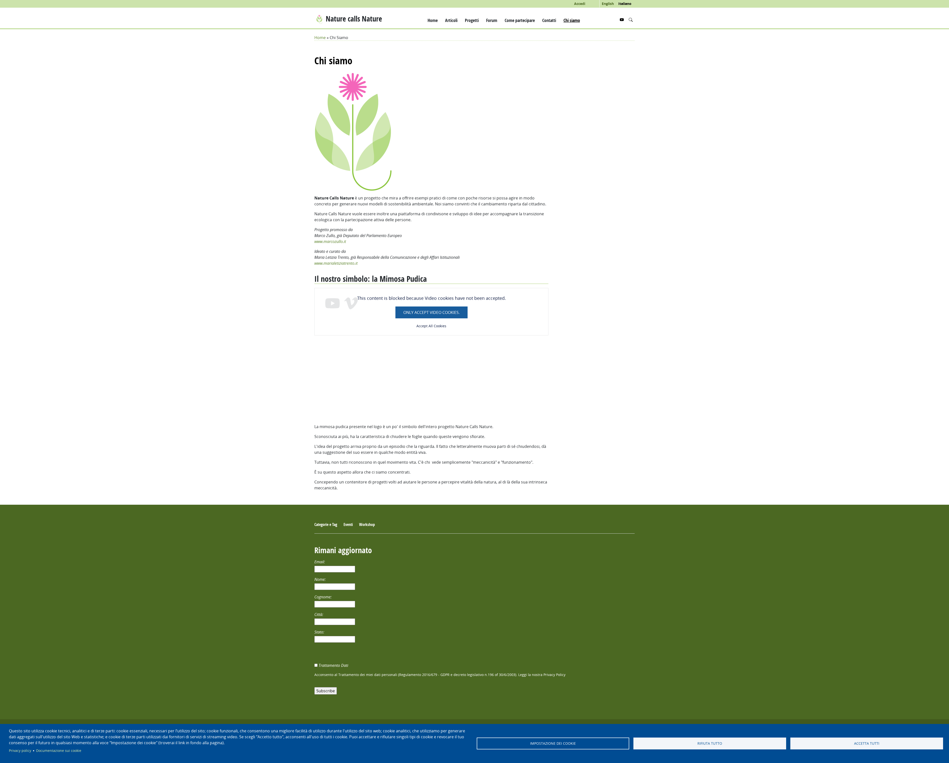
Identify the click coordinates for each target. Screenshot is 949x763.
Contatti (549, 20)
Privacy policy (20, 750)
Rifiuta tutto (709, 743)
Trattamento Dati (334, 665)
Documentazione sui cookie (58, 750)
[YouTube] (622, 19)
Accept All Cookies (431, 326)
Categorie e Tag (325, 524)
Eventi (348, 524)
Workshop (367, 524)
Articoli (451, 20)
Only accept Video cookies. (431, 312)
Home (433, 20)
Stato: (319, 632)
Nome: (320, 579)
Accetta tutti (866, 743)
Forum (491, 20)
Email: (320, 562)
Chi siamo (571, 20)
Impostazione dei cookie (553, 743)
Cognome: (323, 597)
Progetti (472, 20)
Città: (319, 614)
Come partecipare (520, 20)
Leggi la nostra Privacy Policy (541, 675)
